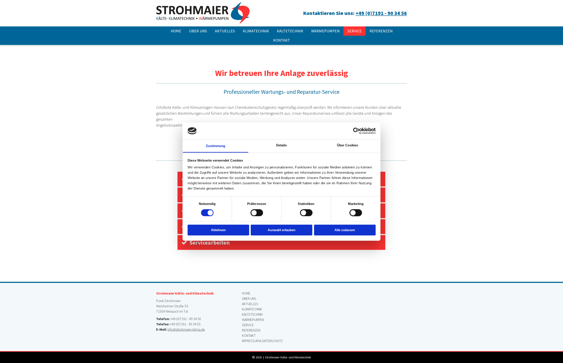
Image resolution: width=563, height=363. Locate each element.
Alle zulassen (345, 230)
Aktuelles (225, 30)
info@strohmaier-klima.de (186, 329)
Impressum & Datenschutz (262, 341)
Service (354, 30)
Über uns (198, 30)
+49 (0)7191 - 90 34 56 (381, 13)
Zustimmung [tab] (215, 146)
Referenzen (381, 30)
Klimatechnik (256, 30)
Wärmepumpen (325, 30)
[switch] (256, 212)
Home (176, 30)
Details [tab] (281, 145)
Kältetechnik (290, 30)
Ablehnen (218, 230)
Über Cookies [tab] (347, 145)
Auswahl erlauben (281, 230)
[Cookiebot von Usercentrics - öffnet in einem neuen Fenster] (356, 130)
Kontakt (281, 40)
